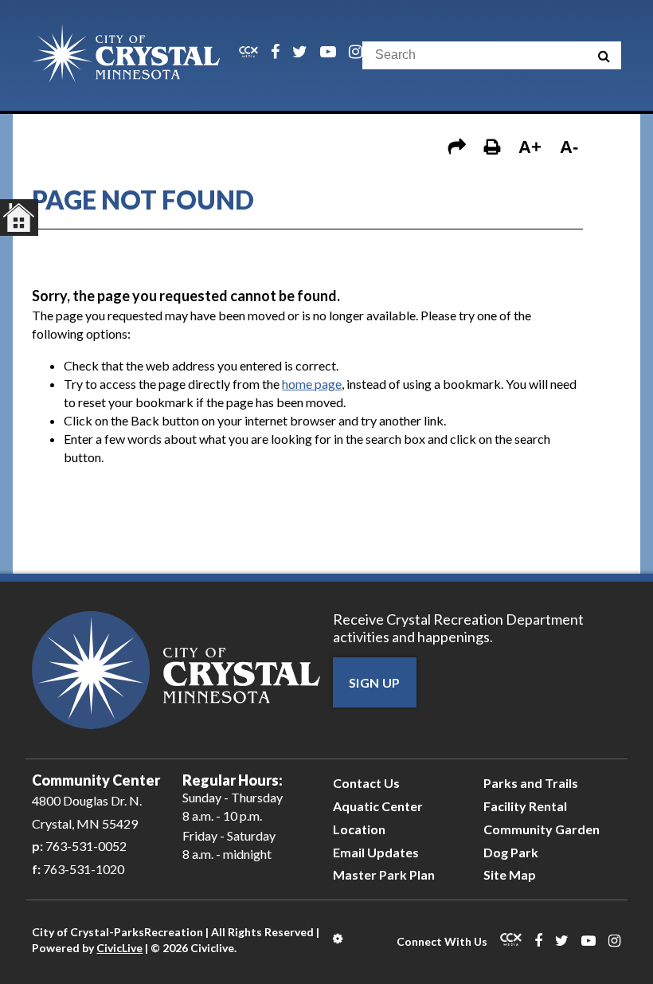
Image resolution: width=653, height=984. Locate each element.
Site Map (509, 874)
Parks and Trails (530, 782)
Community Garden (541, 829)
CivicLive (119, 948)
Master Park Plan (384, 874)
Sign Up (375, 682)
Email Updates (376, 852)
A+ (530, 147)
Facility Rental (525, 805)
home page (312, 383)
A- (569, 147)
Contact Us (366, 782)
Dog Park (510, 852)
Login (339, 939)
